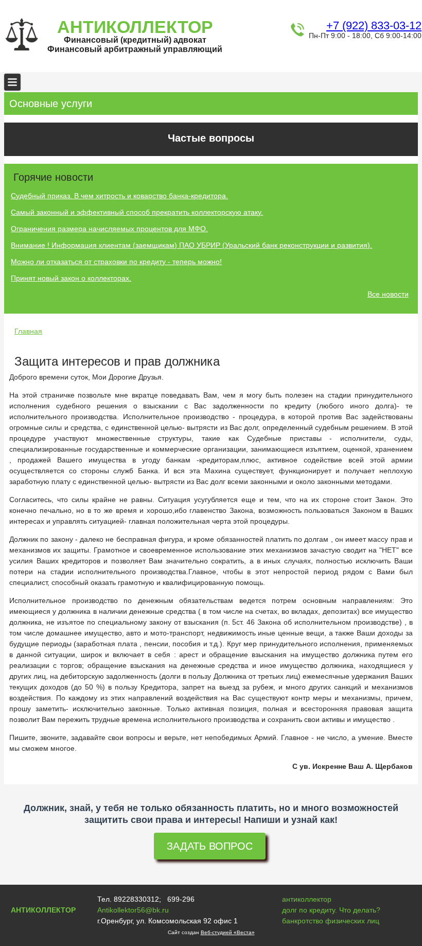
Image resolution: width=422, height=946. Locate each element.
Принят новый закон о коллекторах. (71, 278)
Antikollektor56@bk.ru (133, 910)
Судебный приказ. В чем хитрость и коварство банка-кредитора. (119, 196)
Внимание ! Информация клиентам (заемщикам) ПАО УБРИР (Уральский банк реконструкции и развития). (191, 245)
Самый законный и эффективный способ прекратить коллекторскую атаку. (137, 212)
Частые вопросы (211, 138)
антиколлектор (306, 899)
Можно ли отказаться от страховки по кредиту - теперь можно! (116, 261)
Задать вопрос (210, 846)
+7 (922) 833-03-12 (373, 25)
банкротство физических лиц (330, 921)
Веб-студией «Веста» (228, 932)
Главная (28, 331)
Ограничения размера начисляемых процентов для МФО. (109, 229)
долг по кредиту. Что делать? (331, 910)
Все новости (388, 294)
